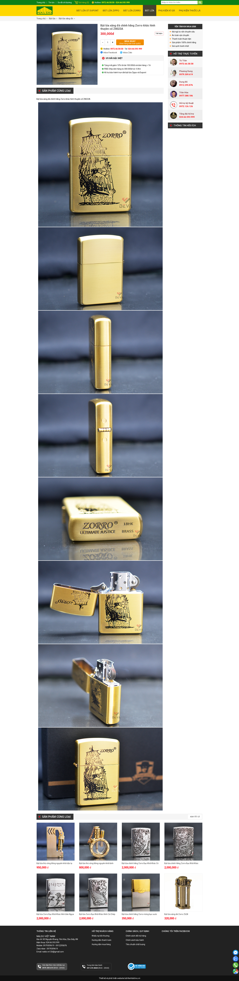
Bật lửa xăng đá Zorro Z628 (176, 914)
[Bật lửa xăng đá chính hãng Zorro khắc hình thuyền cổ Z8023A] (67, 54)
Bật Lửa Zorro (132, 10)
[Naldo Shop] (45, 10)
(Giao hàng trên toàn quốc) (130, 42)
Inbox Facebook (110, 52)
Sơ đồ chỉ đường (65, 2)
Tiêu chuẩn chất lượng (135, 944)
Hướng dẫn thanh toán (101, 940)
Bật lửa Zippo (111, 10)
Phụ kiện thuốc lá (189, 10)
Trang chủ (41, 18)
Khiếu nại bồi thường (100, 936)
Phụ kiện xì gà (166, 10)
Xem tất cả (195, 817)
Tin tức (51, 2)
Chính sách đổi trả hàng (136, 936)
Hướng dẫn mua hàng (101, 944)
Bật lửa (149, 10)
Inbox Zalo (127, 52)
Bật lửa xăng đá (66, 18)
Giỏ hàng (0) (84, 2)
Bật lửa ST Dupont (87, 10)
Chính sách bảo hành (135, 940)
